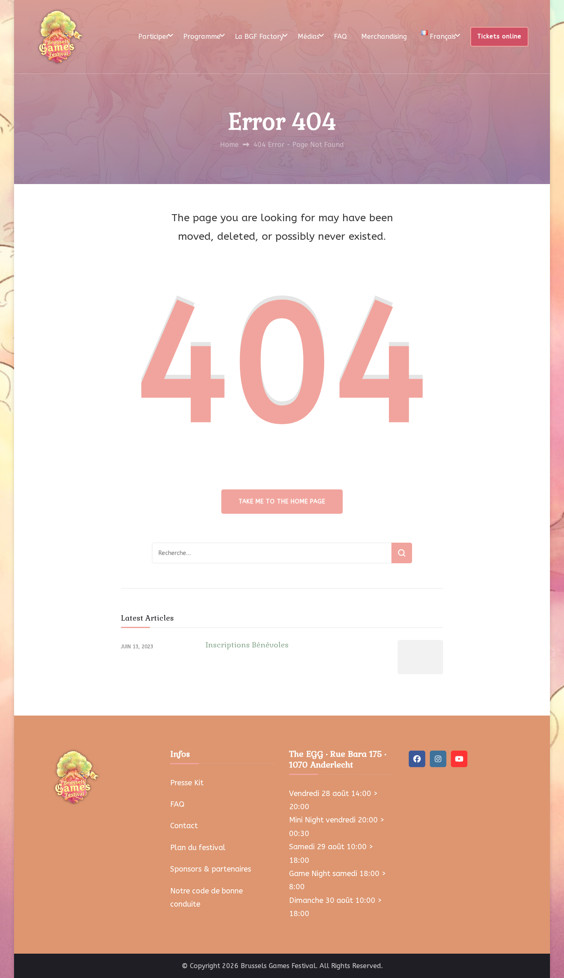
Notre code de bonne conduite (206, 897)
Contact (184, 825)
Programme (201, 36)
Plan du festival (197, 847)
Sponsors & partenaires (210, 869)
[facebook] (417, 759)
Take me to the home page (282, 501)
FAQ (340, 36)
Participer (153, 36)
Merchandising (384, 36)
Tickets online (499, 36)
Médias (309, 36)
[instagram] (438, 759)
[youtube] (459, 759)
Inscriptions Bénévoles (247, 645)
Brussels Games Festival (278, 966)
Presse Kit (187, 782)
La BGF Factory (259, 36)
